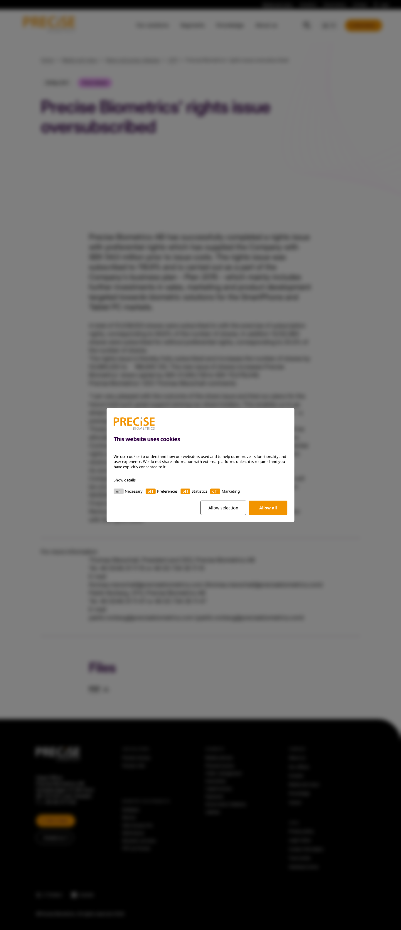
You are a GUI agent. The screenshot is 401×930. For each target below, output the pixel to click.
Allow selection (223, 508)
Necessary (134, 491)
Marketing (231, 491)
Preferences (167, 491)
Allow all (268, 508)
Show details (125, 480)
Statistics (199, 491)
